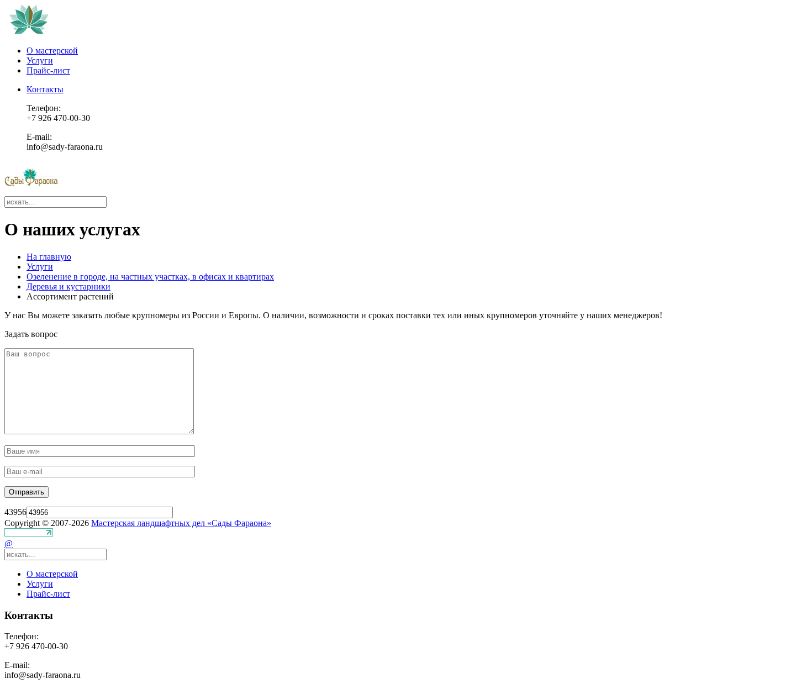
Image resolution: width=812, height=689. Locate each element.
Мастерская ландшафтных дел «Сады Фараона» (181, 523)
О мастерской (52, 50)
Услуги (40, 60)
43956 (15, 512)
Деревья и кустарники (68, 286)
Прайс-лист (48, 70)
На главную (49, 256)
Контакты (45, 89)
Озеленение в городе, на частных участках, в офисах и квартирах (150, 276)
